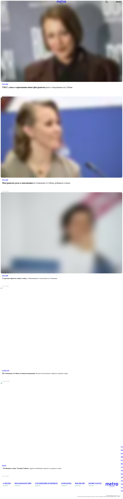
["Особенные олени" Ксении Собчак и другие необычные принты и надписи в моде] (61, 430)
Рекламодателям (23, 483)
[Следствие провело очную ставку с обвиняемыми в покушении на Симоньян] (61, 240)
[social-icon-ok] (11, 496)
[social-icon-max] (15, 496)
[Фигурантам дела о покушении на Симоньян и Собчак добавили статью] (61, 145)
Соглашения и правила (46, 483)
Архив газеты (94, 483)
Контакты (66, 483)
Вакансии (80, 483)
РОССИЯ (5, 84)
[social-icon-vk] (4, 496)
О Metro (7, 483)
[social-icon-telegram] (7, 496)
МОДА (4, 465)
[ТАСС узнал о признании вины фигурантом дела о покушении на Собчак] (61, 49)
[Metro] (61, 2)
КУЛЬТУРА (5, 370)
